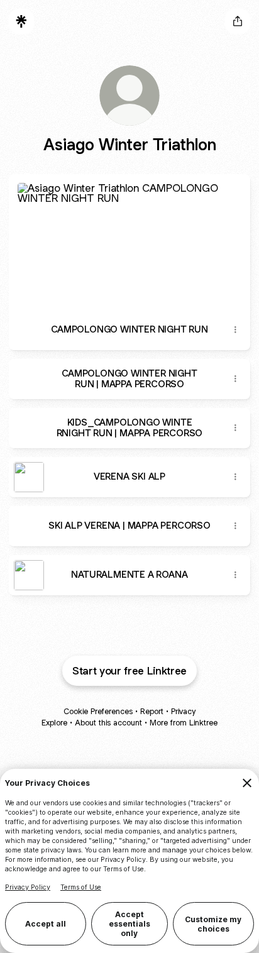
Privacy (183, 711)
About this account (108, 722)
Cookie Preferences (98, 711)
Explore (54, 722)
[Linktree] (21, 21)
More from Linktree (184, 722)
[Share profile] (237, 21)
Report (151, 711)
